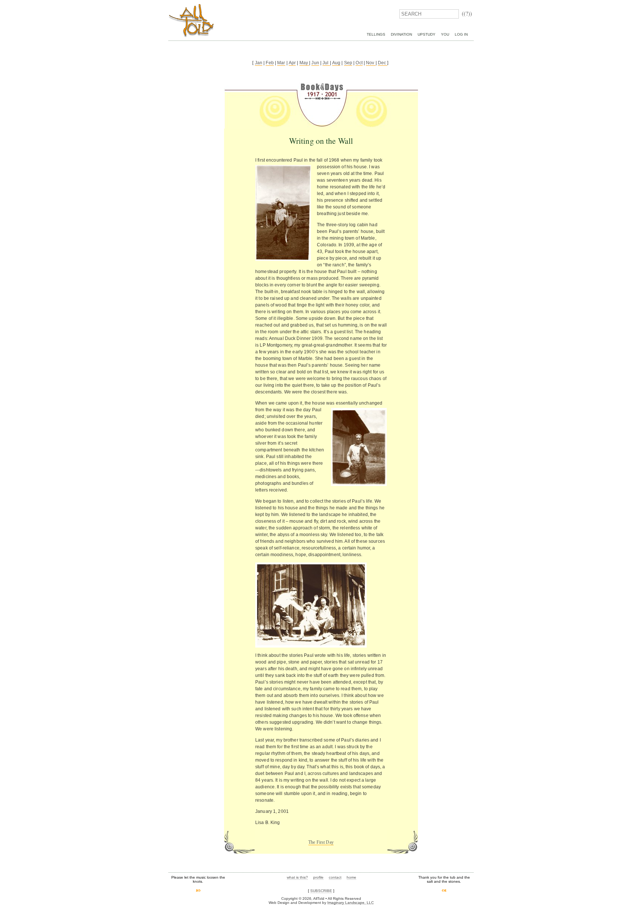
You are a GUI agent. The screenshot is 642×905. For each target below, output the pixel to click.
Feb (269, 62)
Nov (371, 62)
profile (318, 877)
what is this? (297, 877)
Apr (292, 62)
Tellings (376, 34)
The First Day (321, 842)
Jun (315, 62)
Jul (326, 62)
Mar (281, 62)
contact (335, 877)
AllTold (191, 20)
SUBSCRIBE (321, 891)
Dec (383, 62)
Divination (401, 34)
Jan (258, 62)
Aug (336, 62)
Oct (359, 62)
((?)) (467, 13)
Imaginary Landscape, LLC (350, 903)
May (304, 62)
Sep (348, 62)
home (351, 877)
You (445, 34)
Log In (461, 34)
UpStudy (426, 34)
